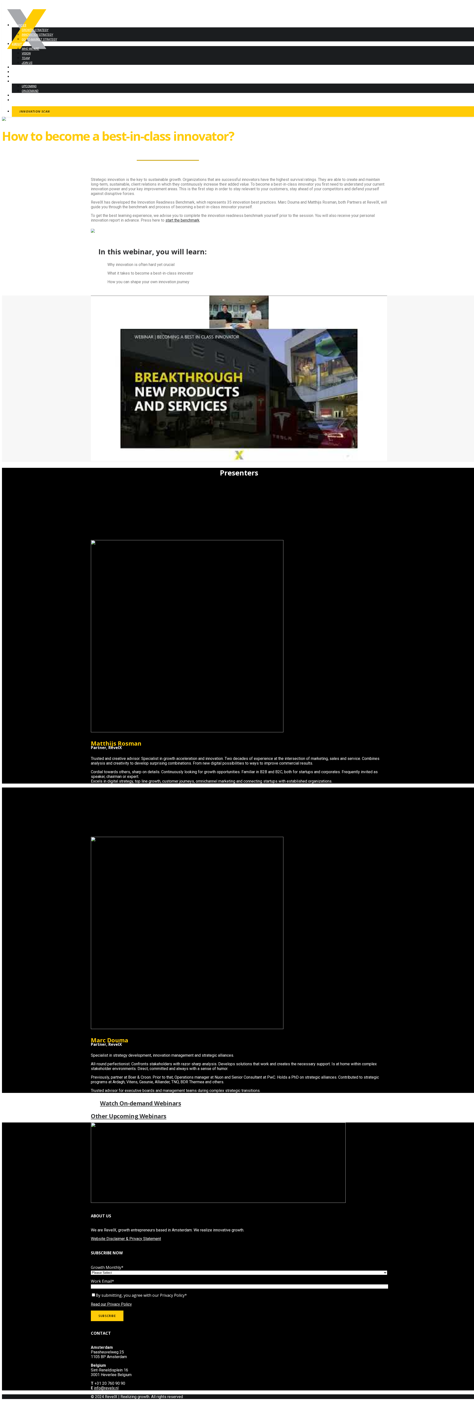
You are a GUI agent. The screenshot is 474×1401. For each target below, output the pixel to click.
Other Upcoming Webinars (128, 1116)
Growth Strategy (35, 30)
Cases (17, 67)
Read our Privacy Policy (111, 1304)
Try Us (17, 72)
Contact (19, 100)
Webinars (19, 81)
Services (19, 25)
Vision (26, 53)
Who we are (30, 49)
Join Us (27, 63)
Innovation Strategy (37, 34)
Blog (16, 95)
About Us (19, 44)
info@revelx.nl (106, 1388)
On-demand (30, 91)
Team (26, 58)
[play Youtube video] (239, 379)
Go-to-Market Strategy (39, 39)
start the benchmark (182, 220)
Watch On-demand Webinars (140, 1103)
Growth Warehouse (28, 77)
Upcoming (29, 86)
